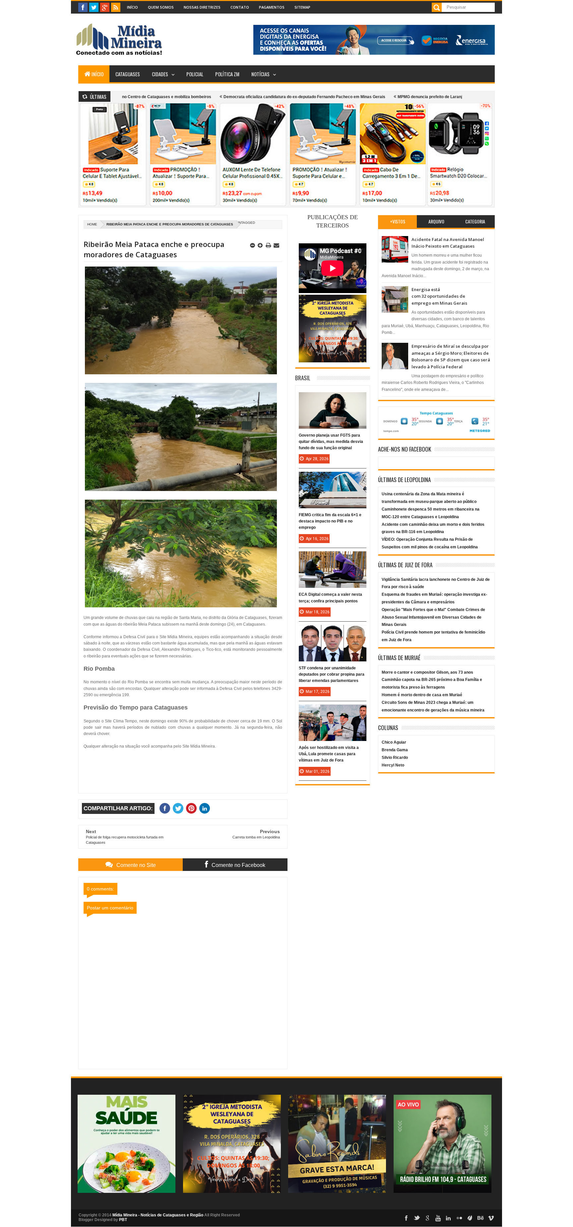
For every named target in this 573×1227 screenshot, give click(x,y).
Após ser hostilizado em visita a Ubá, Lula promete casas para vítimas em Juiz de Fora (329, 754)
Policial (194, 74)
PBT (123, 1219)
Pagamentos (272, 7)
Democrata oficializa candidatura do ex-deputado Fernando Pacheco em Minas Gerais (262, 96)
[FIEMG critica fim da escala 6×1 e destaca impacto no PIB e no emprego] (332, 478)
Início (132, 7)
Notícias (260, 74)
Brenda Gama (395, 750)
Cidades (160, 74)
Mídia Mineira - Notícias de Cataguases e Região (157, 1215)
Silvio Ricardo (395, 757)
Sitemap (302, 7)
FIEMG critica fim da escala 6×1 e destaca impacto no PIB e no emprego (330, 521)
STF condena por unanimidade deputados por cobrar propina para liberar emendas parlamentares (331, 674)
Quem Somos (161, 7)
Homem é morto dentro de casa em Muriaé (422, 695)
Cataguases (127, 74)
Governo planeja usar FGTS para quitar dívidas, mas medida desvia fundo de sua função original (331, 441)
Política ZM (227, 74)
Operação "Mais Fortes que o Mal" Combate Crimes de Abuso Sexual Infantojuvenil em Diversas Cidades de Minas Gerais (433, 617)
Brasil (302, 378)
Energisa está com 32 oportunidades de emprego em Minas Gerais (439, 296)
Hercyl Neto (393, 765)
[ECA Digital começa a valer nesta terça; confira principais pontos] (332, 558)
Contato (239, 7)
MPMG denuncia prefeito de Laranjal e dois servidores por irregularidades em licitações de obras (446, 96)
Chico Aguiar (394, 742)
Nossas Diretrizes (202, 7)
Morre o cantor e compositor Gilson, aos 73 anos (427, 672)
